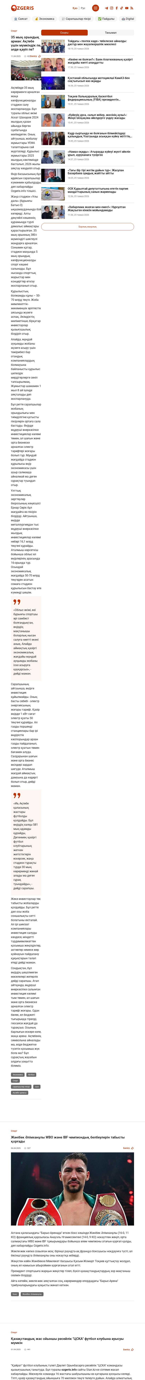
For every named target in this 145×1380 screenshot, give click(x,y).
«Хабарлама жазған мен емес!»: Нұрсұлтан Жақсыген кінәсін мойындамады (97, 209)
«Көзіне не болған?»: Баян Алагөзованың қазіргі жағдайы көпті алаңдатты (100, 61)
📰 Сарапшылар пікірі (76, 18)
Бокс (15, 1294)
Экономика (18, 1075)
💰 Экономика (44, 18)
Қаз (75, 8)
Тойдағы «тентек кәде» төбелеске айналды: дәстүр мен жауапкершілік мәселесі (97, 43)
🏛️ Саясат (21, 18)
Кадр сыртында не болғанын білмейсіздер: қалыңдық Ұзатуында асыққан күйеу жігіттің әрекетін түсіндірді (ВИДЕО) (99, 135)
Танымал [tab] (111, 32)
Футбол (31, 1075)
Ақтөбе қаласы (20, 1093)
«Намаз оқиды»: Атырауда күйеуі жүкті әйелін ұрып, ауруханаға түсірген (99, 153)
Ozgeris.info (18, 191)
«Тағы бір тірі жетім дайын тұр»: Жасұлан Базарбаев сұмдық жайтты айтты (96, 172)
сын (37, 1087)
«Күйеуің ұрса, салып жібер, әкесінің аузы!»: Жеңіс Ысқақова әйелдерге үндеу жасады (97, 116)
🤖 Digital (128, 18)
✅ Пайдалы (106, 18)
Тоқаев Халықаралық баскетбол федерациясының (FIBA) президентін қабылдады (93, 98)
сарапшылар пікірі (21, 1087)
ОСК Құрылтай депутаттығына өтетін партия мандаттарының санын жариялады (98, 190)
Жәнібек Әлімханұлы (32, 1294)
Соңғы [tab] (64, 32)
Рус (83, 8)
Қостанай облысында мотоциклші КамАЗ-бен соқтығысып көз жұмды (99, 80)
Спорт (15, 1081)
